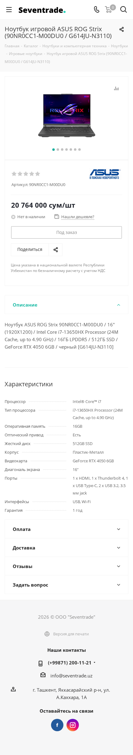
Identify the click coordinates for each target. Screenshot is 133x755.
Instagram (72, 725)
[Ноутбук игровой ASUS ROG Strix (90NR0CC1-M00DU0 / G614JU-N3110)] (66, 115)
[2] (20, 174)
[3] (26, 174)
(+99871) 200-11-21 (70, 663)
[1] (14, 174)
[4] (32, 174)
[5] (38, 174)
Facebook (57, 725)
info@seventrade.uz (71, 675)
